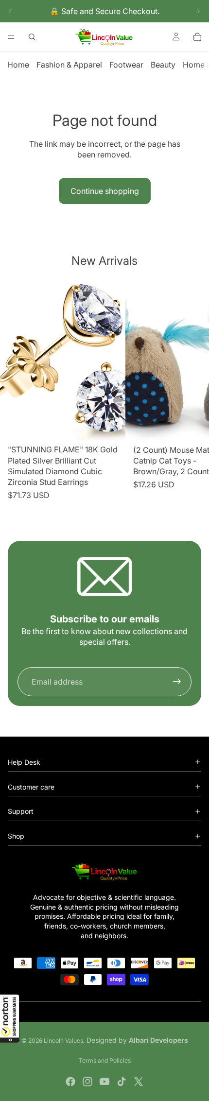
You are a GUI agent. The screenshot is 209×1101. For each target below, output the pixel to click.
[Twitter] (138, 1081)
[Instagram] (87, 1081)
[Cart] (197, 37)
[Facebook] (70, 1081)
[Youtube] (104, 1081)
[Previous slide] (10, 11)
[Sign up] (177, 681)
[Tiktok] (121, 1081)
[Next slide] (198, 11)
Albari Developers (158, 1040)
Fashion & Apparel (69, 64)
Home (18, 64)
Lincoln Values (63, 1040)
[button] (9, 1018)
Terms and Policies (105, 1060)
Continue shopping (104, 191)
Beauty (163, 64)
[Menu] (11, 37)
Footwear (126, 64)
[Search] (32, 37)
